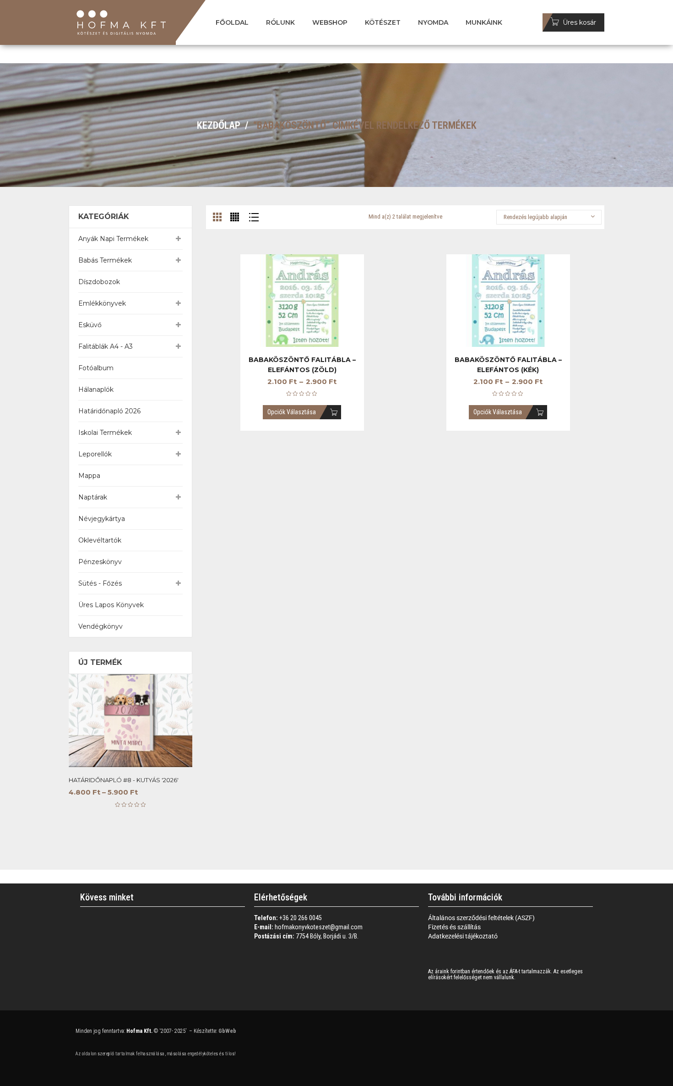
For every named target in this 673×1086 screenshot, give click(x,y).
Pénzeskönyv (100, 562)
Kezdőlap (218, 125)
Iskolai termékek (105, 432)
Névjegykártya (101, 519)
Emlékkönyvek (102, 303)
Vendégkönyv (100, 626)
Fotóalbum (96, 368)
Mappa (89, 476)
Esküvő (90, 325)
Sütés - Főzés (100, 583)
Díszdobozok (99, 282)
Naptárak (92, 497)
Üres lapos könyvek (111, 605)
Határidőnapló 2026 (109, 411)
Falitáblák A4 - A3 (105, 346)
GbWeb (226, 1030)
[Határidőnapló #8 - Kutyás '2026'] (130, 720)
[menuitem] (232, 22)
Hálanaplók (96, 389)
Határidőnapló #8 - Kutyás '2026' (124, 780)
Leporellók (95, 454)
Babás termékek (105, 260)
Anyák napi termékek (113, 239)
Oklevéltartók (99, 540)
